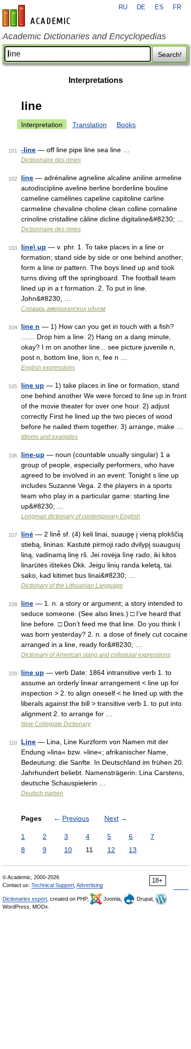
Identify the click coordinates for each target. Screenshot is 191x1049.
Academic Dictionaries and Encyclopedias (84, 36)
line (27, 178)
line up (32, 385)
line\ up (33, 247)
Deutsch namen (42, 793)
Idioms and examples (49, 436)
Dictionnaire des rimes (51, 160)
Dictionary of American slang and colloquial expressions (95, 654)
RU (123, 7)
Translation (89, 125)
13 (133, 850)
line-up (33, 454)
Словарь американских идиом (63, 308)
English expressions (48, 367)
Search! (170, 54)
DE (141, 7)
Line (28, 742)
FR (177, 7)
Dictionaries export (24, 899)
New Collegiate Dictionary (56, 724)
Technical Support (52, 885)
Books (126, 125)
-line (28, 150)
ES (159, 7)
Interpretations (96, 80)
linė (27, 534)
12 (111, 850)
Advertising (89, 885)
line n (30, 326)
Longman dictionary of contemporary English (80, 516)
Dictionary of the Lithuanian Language (72, 585)
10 (68, 850)
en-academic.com (37, 16)
